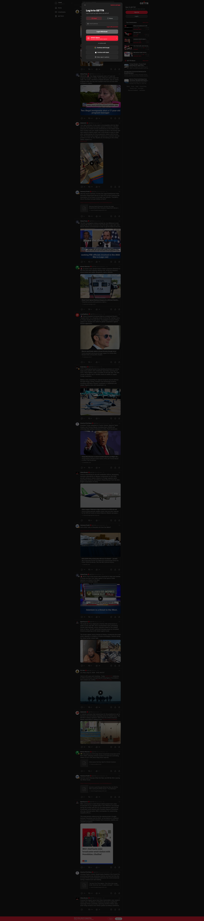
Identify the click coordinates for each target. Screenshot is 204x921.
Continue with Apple (103, 52)
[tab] (94, 18)
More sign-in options (103, 57)
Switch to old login (115, 5)
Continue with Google (103, 47)
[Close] (85, 5)
